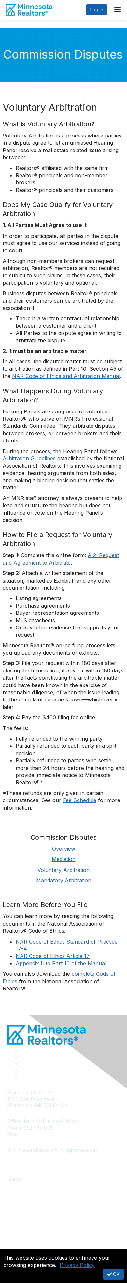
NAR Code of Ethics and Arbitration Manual (66, 376)
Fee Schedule (79, 800)
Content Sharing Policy (31, 1160)
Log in (96, 9)
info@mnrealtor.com (42, 1134)
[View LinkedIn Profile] (23, 1063)
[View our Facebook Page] (23, 1051)
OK (116, 1274)
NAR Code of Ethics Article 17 (53, 956)
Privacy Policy (77, 1265)
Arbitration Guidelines (29, 458)
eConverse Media (43, 1179)
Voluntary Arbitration (63, 870)
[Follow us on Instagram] (22, 1070)
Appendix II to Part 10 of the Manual (61, 963)
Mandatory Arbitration (63, 880)
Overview (63, 848)
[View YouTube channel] (23, 1076)
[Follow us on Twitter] (23, 1057)
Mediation (64, 859)
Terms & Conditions (28, 1169)
